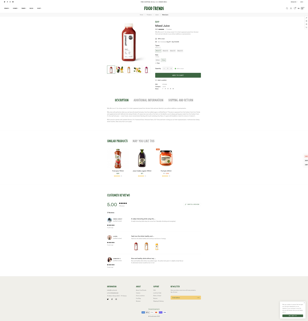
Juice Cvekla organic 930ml (142, 171)
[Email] (173, 89)
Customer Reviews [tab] (118, 195)
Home (141, 14)
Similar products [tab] (117, 141)
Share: (157, 89)
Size (156, 55)
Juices (157, 14)
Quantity (158, 68)
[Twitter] (165, 89)
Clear (158, 63)
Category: (158, 86)
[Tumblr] (170, 89)
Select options (122, 168)
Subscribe (198, 298)
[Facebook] (163, 89)
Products (149, 14)
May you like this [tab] (143, 141)
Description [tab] (121, 100)
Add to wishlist (162, 80)
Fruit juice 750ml (118, 171)
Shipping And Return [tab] (180, 100)
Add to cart (178, 75)
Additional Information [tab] (148, 100)
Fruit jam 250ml (166, 171)
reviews (169, 29)
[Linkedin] (168, 89)
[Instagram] (116, 299)
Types (157, 45)
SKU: (156, 84)
